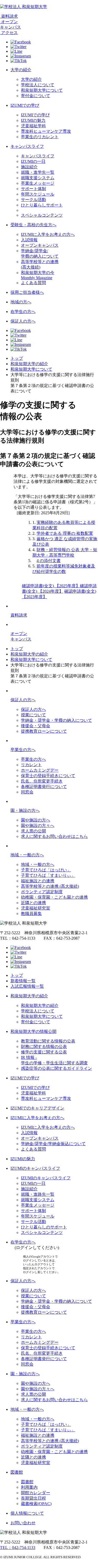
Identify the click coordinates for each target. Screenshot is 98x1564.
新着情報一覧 (23, 981)
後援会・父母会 (35, 726)
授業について (33, 715)
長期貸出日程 (33, 1498)
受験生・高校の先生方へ (33, 225)
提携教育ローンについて (44, 731)
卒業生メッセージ (37, 183)
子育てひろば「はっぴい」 (46, 870)
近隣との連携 (33, 902)
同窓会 (27, 792)
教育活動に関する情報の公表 (48, 1041)
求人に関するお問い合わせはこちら (54, 836)
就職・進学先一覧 (37, 172)
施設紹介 (29, 167)
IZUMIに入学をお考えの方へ (48, 234)
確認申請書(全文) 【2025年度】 (51, 586)
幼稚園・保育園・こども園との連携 (54, 897)
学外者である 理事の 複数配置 (65, 533)
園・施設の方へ (25, 810)
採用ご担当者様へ (27, 292)
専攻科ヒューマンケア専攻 (46, 131)
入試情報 (29, 240)
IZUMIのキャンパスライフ (35, 1168)
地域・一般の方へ (27, 855)
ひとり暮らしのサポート (44, 1227)
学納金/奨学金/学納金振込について (53, 1143)
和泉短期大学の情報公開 (33, 1031)
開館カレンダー (35, 1493)
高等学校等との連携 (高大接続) (50, 886)
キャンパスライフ (27, 146)
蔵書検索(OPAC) (36, 1503)
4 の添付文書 (49, 560)
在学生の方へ (23, 311)
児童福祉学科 (33, 126)
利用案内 (29, 1487)
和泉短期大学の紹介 (29, 364)
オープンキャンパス (40, 245)
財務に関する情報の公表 (44, 1046)
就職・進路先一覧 (37, 1194)
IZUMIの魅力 (33, 120)
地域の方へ (20, 302)
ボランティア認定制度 (42, 892)
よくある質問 (33, 282)
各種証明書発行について (44, 786)
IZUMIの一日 (33, 161)
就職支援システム (37, 178)
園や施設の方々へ (37, 825)
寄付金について (35, 95)
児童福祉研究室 (35, 908)
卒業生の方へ (23, 749)
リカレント (31, 765)
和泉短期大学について (42, 90)
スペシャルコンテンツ (42, 215)
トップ (16, 358)
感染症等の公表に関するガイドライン (56, 1068)
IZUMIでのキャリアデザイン (37, 1108)
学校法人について (37, 85)
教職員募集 (31, 913)
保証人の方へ (23, 321)
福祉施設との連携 (37, 881)
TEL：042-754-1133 (17, 1547)
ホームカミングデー (40, 770)
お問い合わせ (23, 1523)
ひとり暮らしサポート (42, 205)
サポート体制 (33, 188)
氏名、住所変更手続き (42, 781)
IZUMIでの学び (24, 105)
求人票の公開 (33, 831)
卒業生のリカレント (40, 137)
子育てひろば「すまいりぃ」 (48, 875)
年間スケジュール (37, 194)
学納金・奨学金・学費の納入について (56, 720)
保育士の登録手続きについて (48, 775)
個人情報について (27, 1513)
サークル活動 (33, 199)
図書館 (16, 1472)
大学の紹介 (20, 70)
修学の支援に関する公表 (44, 1052)
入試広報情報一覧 (27, 986)
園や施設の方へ (35, 820)
